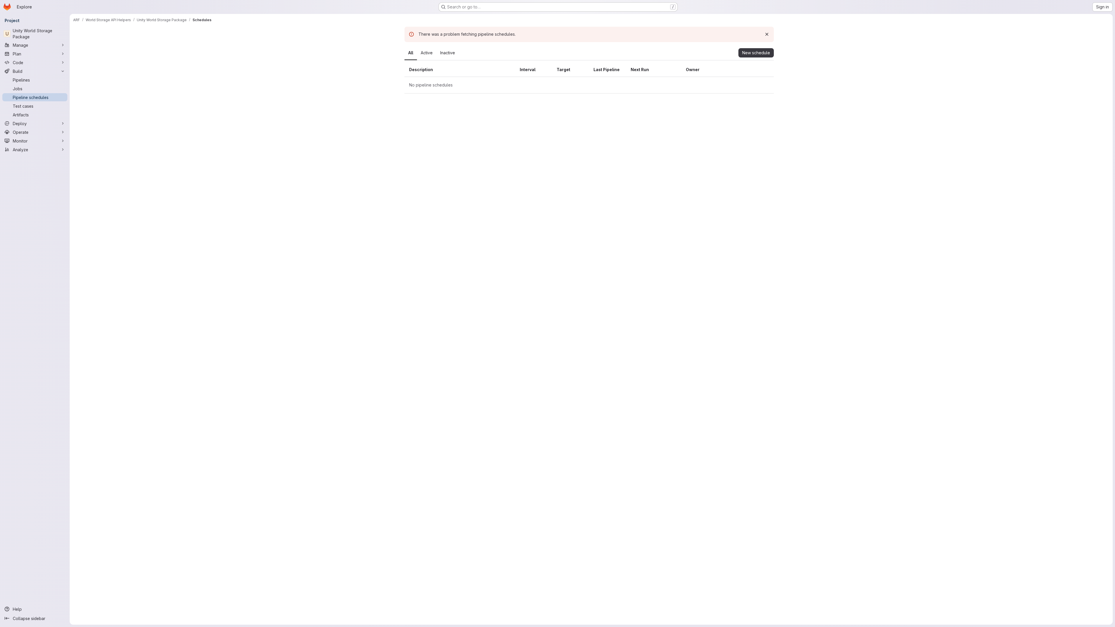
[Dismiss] (766, 34)
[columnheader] (459, 70)
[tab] (410, 53)
